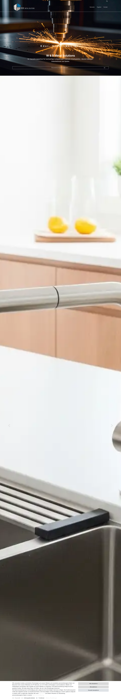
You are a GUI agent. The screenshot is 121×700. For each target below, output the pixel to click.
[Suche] (107, 1)
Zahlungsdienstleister (29, 698)
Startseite (92, 7)
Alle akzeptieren (93, 683)
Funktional (41, 698)
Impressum (42, 693)
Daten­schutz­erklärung (38, 695)
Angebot (99, 7)
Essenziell (17, 698)
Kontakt (106, 7)
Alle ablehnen (93, 687)
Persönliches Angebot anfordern (59, 67)
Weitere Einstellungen (51, 698)
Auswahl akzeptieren (93, 690)
